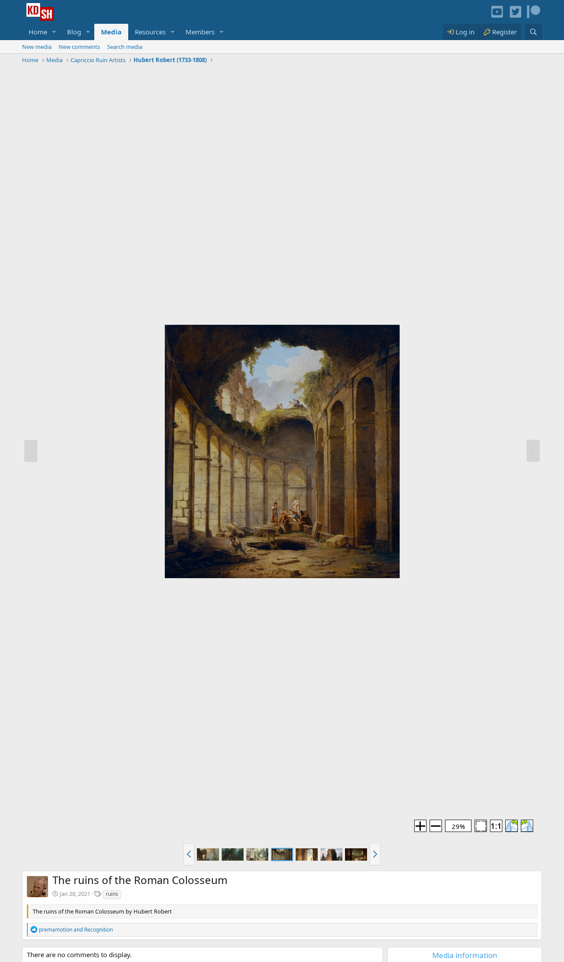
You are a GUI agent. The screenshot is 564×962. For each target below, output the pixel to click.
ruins (112, 894)
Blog (74, 31)
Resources (150, 31)
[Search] (533, 32)
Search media (124, 47)
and (76, 929)
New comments (79, 47)
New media (37, 47)
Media (111, 31)
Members (200, 31)
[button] (54, 32)
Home (38, 31)
